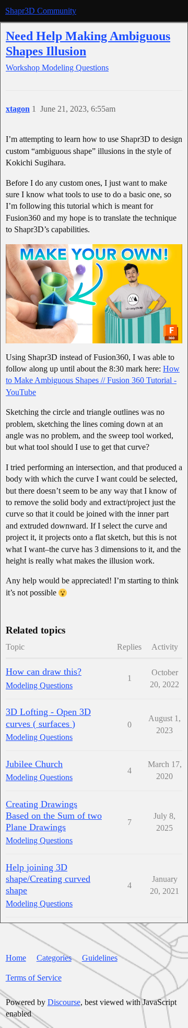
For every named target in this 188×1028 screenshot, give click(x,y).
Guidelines (100, 957)
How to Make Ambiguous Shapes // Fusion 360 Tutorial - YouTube (93, 380)
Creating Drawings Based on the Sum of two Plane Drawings (54, 815)
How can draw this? (43, 671)
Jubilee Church (34, 764)
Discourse (64, 1002)
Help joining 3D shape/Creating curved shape (48, 878)
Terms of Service (34, 977)
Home (16, 957)
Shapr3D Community (40, 10)
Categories (54, 957)
